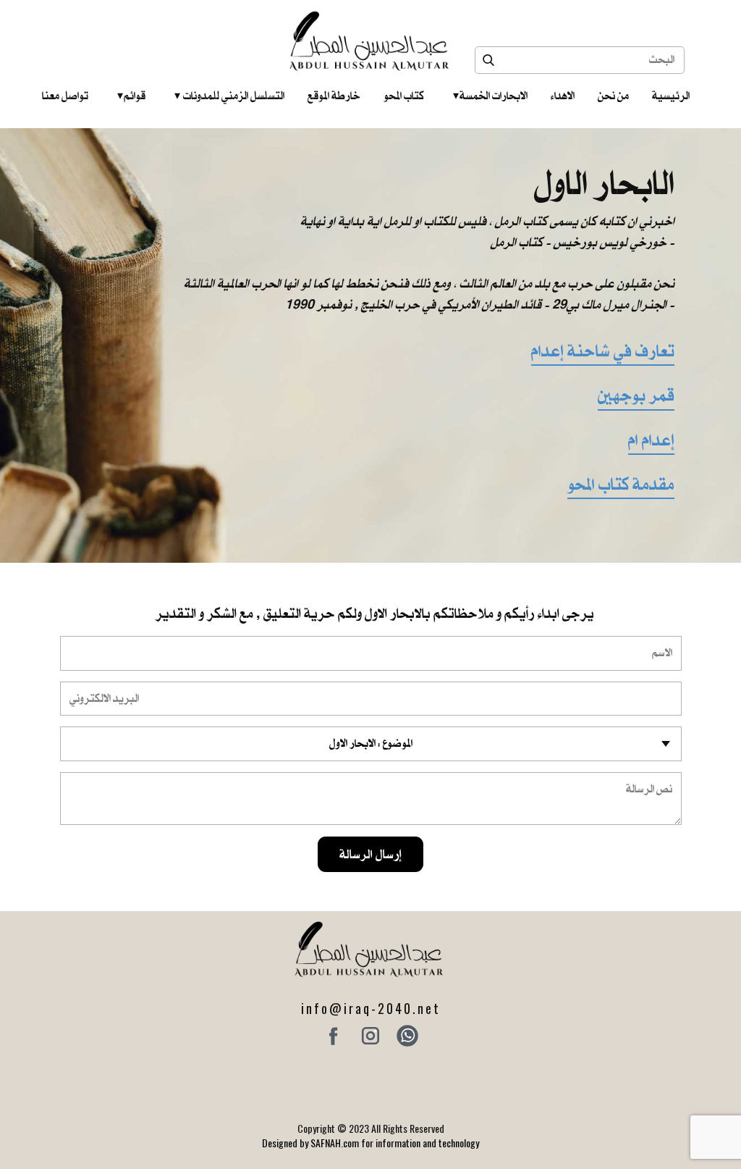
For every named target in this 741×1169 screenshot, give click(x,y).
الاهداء (563, 96)
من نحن (613, 96)
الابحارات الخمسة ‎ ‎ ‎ (490, 96)
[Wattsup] (407, 1036)
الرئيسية (671, 96)
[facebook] (333, 1036)
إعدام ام (651, 440)
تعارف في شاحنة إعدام (602, 351)
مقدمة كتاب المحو (620, 484)
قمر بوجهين (636, 395)
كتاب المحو (404, 96)
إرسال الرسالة (370, 854)
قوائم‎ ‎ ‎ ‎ (131, 96)
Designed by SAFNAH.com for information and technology (370, 1142)
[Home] (371, 41)
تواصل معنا (65, 96)
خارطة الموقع (334, 96)
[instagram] (370, 1036)
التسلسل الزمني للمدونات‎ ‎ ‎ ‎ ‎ (229, 96)
